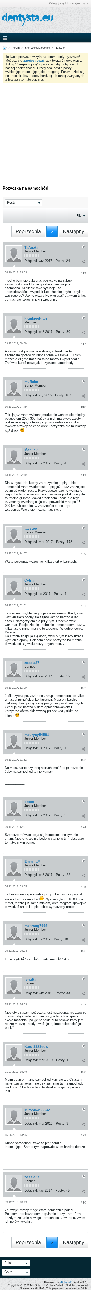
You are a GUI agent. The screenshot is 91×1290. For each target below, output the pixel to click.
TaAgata (31, 247)
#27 (83, 1005)
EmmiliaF (32, 861)
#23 (83, 760)
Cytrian (30, 580)
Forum (16, 47)
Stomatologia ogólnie (37, 47)
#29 (83, 1135)
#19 (83, 475)
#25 (83, 887)
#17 (83, 344)
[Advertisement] (45, 131)
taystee (30, 528)
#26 (83, 951)
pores (29, 802)
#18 (83, 407)
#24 (83, 827)
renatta (30, 979)
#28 (83, 1072)
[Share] (83, 261)
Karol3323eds (36, 1046)
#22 (83, 688)
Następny (73, 231)
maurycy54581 (36, 735)
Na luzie (60, 47)
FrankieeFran (35, 318)
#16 (83, 273)
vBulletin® (66, 1282)
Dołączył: (31, 261)
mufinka (31, 382)
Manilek (31, 450)
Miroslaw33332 (37, 1110)
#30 (83, 1202)
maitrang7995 (36, 926)
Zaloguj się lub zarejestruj (67, 3)
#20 (83, 554)
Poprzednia (28, 231)
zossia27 (31, 663)
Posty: (60, 261)
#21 (83, 606)
